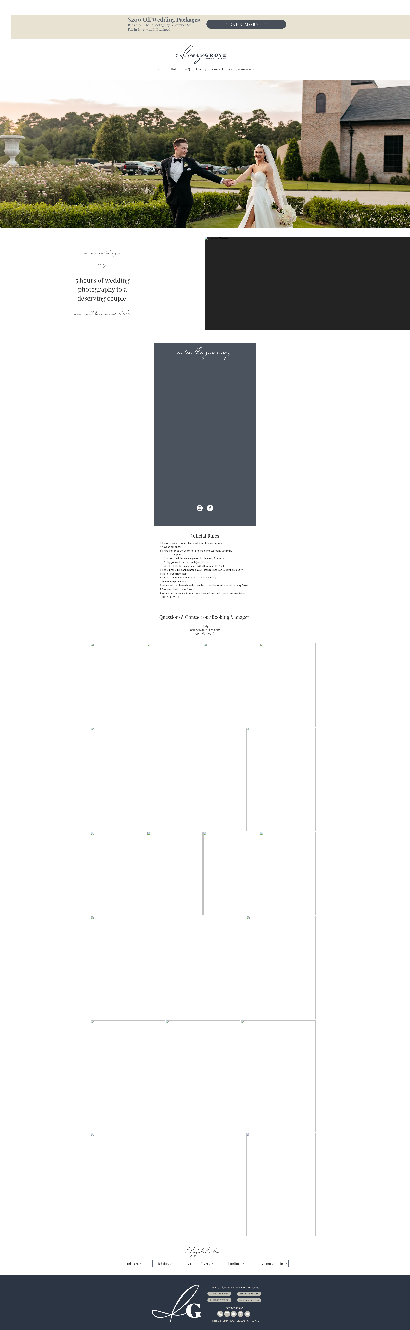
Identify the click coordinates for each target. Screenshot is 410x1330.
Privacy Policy (254, 1321)
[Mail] (227, 1314)
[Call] (220, 1314)
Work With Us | (244, 1321)
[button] (218, 69)
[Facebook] (234, 1314)
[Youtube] (247, 1314)
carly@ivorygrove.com (205, 629)
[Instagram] (240, 1314)
